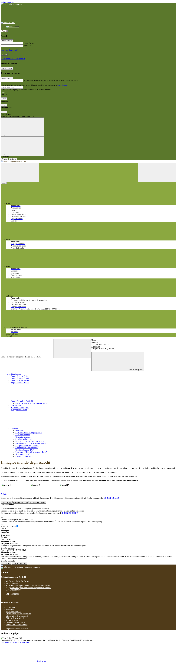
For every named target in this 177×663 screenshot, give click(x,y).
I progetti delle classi (99, 344)
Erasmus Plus (16, 405)
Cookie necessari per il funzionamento (15, 519)
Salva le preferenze (19, 563)
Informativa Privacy (13, 612)
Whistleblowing (12, 620)
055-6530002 (14, 583)
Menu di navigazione (135, 370)
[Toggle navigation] (20, 172)
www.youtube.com (8, 526)
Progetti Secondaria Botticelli (22, 401)
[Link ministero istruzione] (11, 4)
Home (93, 340)
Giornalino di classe (22, 437)
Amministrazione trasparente (16, 625)
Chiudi (4, 99)
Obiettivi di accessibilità (15, 618)
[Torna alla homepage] (88, 161)
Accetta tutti (37, 502)
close (4, 183)
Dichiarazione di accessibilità (17, 616)
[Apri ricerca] (157, 172)
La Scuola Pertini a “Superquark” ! (28, 433)
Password (27, 46)
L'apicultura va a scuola (24, 456)
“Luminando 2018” (22, 454)
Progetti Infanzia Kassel (20, 380)
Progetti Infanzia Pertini (20, 376)
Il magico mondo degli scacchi (27, 446)
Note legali (10, 609)
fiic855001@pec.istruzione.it (30, 588)
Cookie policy (11, 607)
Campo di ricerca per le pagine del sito (15, 357)
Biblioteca (19, 430)
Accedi (4, 31)
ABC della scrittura (22, 435)
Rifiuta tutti (20, 502)
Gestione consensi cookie (15, 622)
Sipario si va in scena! (23, 439)
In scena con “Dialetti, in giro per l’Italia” (31, 452)
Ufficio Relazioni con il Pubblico (18, 614)
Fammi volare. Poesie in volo (26, 448)
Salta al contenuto (7, 2)
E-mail (26, 80)
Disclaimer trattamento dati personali (15, 642)
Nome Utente (29, 43)
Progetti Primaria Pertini (20, 378)
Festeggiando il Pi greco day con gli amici (31, 443)
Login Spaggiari (62, 85)
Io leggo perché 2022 (19, 410)
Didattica (94, 342)
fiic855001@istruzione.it (30, 585)
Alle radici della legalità (20, 408)
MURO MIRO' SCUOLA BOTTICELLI (31, 403)
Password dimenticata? (9, 50)
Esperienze (95, 347)
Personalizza (6, 502)
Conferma (13, 159)
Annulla (4, 159)
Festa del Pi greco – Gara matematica (29, 441)
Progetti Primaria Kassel (20, 383)
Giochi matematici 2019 (24, 450)
